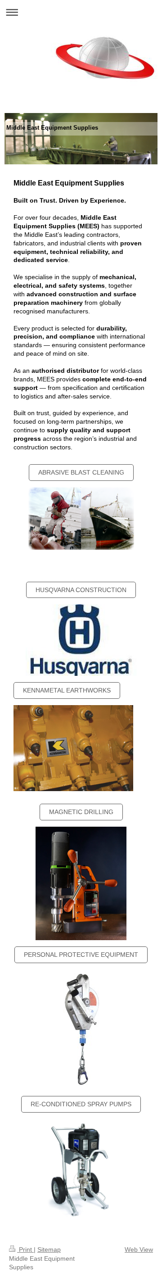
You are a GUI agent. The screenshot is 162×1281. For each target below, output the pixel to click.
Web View (139, 1249)
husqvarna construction (81, 589)
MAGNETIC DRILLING (81, 811)
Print (25, 1249)
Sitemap (49, 1249)
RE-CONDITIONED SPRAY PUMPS (81, 1104)
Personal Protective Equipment (81, 954)
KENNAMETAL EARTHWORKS (67, 690)
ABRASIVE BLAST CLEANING (81, 472)
